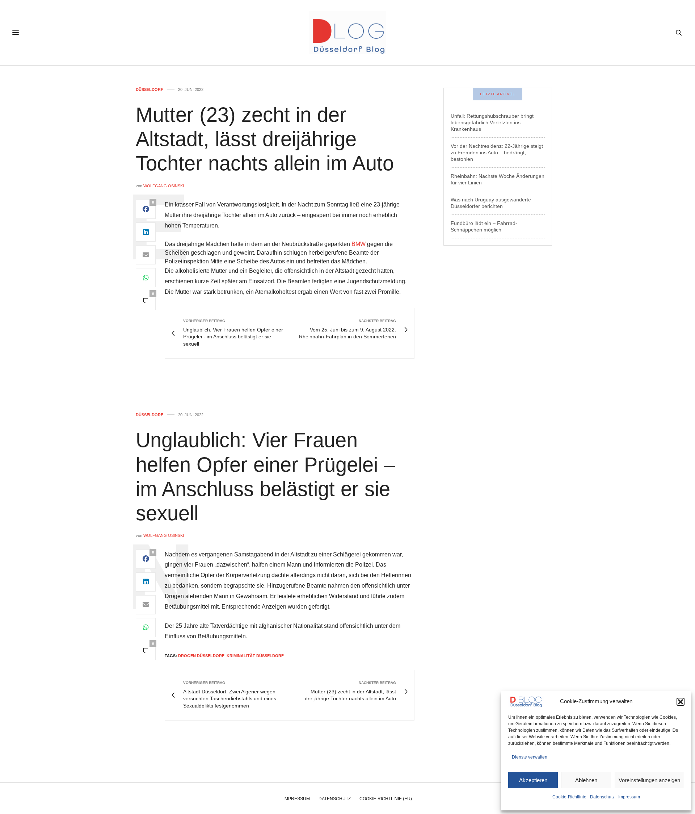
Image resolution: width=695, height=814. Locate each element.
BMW (358, 244)
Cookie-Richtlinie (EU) (385, 798)
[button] (680, 701)
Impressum (629, 797)
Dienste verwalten (529, 757)
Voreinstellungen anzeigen (649, 780)
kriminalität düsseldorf (255, 656)
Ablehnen (586, 780)
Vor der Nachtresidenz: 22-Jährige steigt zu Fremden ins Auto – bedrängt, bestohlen (497, 152)
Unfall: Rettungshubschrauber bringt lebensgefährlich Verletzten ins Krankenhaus (492, 122)
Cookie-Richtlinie (569, 797)
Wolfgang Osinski (163, 186)
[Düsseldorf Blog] (347, 32)
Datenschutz (602, 797)
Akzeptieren (533, 780)
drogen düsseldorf (201, 656)
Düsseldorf (149, 90)
